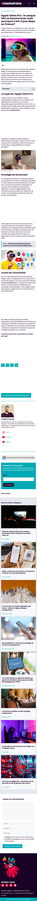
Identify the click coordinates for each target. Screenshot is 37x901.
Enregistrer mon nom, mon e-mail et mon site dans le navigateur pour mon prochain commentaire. (19, 839)
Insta (7, 432)
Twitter (8, 442)
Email (5, 475)
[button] (29, 3)
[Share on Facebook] (3, 365)
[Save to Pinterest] (12, 365)
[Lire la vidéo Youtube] (18, 259)
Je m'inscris (8, 485)
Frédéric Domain (13, 36)
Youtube (9, 437)
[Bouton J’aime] (3, 65)
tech (13, 11)
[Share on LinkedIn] (16, 365)
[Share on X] (7, 365)
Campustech (5, 11)
